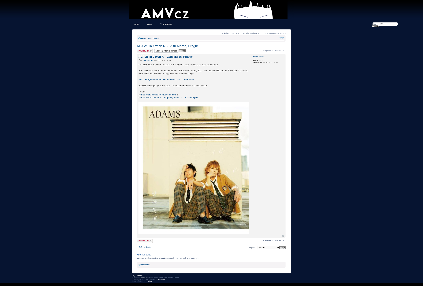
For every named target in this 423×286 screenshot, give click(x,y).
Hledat (139, 276)
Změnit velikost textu (281, 37)
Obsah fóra (146, 38)
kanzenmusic (148, 60)
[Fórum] (211, 9)
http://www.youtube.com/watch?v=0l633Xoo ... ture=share (166, 79)
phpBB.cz (148, 281)
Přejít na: (252, 248)
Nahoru (283, 236)
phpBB (144, 277)
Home (136, 24)
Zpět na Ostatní (145, 247)
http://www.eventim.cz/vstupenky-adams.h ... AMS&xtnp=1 (169, 97)
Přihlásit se (165, 24)
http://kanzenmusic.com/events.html (158, 94)
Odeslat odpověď (144, 50)
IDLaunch (161, 279)
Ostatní (156, 38)
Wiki (149, 24)
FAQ (133, 276)
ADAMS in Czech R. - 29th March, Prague (168, 46)
